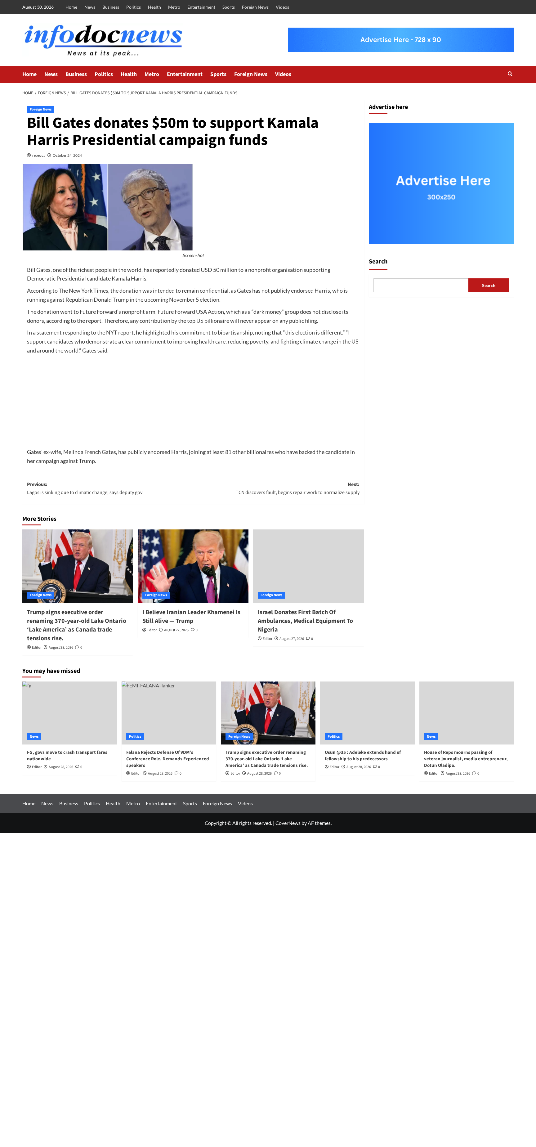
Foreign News (255, 7)
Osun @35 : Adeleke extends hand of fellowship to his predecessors (363, 755)
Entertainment (201, 7)
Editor (37, 647)
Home (71, 7)
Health (154, 7)
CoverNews (288, 823)
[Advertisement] (193, 401)
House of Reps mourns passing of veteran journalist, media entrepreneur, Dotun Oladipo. (466, 759)
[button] (510, 74)
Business (110, 7)
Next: (298, 488)
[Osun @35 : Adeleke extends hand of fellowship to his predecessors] (367, 712)
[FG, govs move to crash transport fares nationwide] (69, 712)
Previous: (84, 488)
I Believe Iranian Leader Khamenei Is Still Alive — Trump (191, 616)
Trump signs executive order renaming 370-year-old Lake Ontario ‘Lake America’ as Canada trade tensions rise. (76, 625)
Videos (282, 7)
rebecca (38, 155)
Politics (133, 7)
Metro (174, 7)
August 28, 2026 (61, 647)
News (89, 7)
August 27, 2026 (176, 630)
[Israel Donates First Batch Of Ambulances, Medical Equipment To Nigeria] (308, 566)
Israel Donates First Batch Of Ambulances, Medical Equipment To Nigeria (305, 621)
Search (378, 261)
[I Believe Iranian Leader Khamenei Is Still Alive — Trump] (193, 566)
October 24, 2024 (67, 155)
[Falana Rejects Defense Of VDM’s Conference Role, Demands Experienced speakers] (169, 712)
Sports (228, 7)
